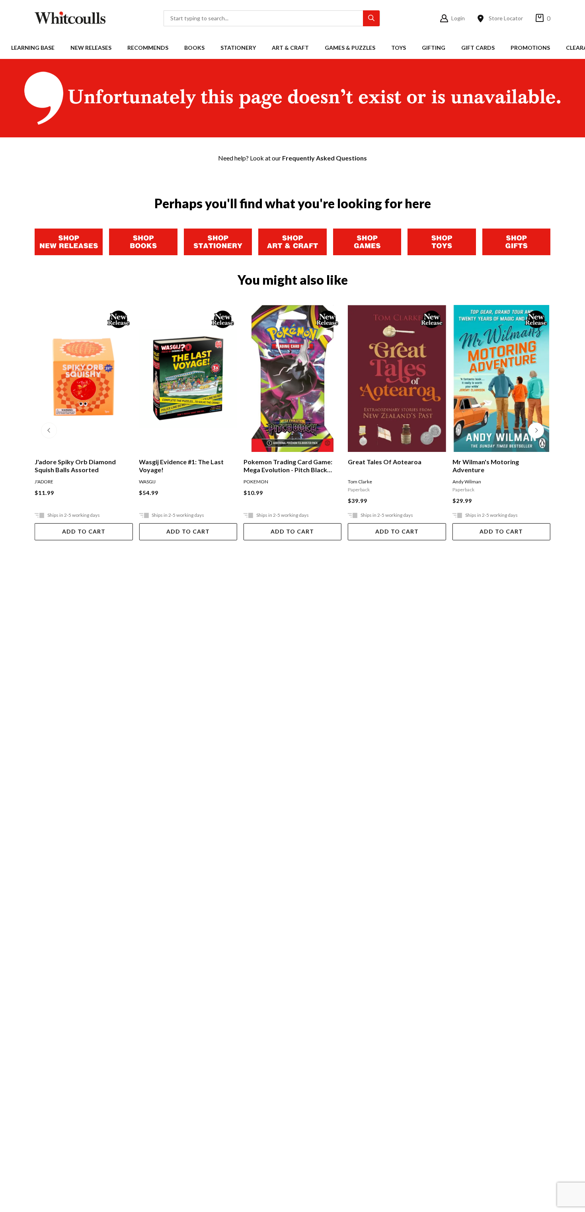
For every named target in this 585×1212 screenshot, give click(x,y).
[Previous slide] (49, 430)
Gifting (433, 47)
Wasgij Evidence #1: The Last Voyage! (77, 465)
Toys (398, 47)
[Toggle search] (371, 18)
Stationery (238, 47)
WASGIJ (43, 482)
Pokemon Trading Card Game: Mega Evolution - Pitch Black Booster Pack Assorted (183, 466)
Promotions (530, 47)
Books (194, 47)
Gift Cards (478, 47)
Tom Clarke (256, 482)
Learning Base (33, 47)
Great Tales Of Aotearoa (280, 461)
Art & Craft (290, 47)
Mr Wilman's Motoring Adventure (381, 465)
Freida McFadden (471, 482)
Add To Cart (83, 531)
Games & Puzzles (350, 47)
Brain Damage (473, 461)
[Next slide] (536, 430)
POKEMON (151, 482)
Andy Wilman (362, 482)
